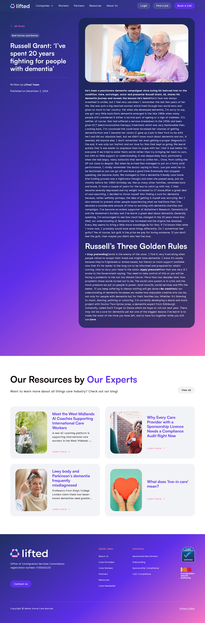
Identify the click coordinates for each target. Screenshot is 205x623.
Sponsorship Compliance (145, 568)
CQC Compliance (141, 574)
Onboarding (138, 562)
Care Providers (107, 562)
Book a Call (184, 5)
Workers (63, 5)
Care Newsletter (107, 585)
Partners (79, 5)
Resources (95, 5)
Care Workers (106, 568)
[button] (44, 6)
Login (143, 5)
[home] (19, 6)
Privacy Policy (187, 608)
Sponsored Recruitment (145, 556)
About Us (112, 5)
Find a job (162, 5)
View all (186, 390)
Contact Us (21, 583)
